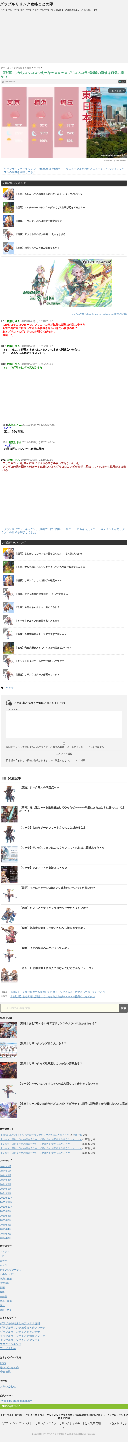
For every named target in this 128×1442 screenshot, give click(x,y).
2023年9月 (5, 1211)
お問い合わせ (8, 1386)
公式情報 (4, 1283)
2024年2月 (5, 1188)
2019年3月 (5, 1233)
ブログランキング (10, 1344)
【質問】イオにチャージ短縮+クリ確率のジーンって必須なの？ (57, 887)
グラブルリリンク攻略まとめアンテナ (22, 1327)
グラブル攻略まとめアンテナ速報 (20, 1323)
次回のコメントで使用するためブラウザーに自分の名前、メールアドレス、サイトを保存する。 (56, 747)
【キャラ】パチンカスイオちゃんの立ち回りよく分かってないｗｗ (58, 1083)
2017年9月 (5, 1238)
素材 (2, 1305)
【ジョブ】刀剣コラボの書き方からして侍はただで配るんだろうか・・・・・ (41, 1139)
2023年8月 (5, 1215)
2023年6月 (5, 1220)
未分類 (3, 1296)
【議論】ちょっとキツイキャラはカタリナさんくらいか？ (53, 907)
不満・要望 (6, 1278)
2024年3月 (5, 1184)
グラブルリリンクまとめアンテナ (20, 1331)
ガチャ (3, 1260)
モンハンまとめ (9, 1367)
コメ (122, 82)
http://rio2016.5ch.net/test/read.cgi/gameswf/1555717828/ (99, 314)
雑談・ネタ (6, 1310)
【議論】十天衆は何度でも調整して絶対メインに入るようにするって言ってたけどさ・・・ (61, 992)
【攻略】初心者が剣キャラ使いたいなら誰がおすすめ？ (52, 927)
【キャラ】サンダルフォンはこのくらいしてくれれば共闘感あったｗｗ (61, 847)
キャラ (10, 687)
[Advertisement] (64, 38)
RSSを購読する (12, 1406)
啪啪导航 (77, 1135)
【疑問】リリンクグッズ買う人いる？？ (42, 1043)
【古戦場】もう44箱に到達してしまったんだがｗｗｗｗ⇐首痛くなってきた (52, 996)
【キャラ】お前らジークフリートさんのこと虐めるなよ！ (53, 827)
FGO (3, 1363)
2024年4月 (5, 1180)
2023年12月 (6, 1197)
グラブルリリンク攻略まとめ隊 (26, 4)
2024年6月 (5, 1171)
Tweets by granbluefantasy (16, 1400)
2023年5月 (5, 1224)
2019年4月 (5, 1229)
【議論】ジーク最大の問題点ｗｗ (39, 787)
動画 (2, 1287)
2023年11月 (6, 1202)
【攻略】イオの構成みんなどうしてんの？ (44, 948)
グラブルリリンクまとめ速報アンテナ (22, 1335)
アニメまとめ (8, 1348)
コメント (12, 709)
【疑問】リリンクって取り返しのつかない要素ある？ (50, 1063)
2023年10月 (6, 1206)
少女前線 (5, 1371)
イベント (4, 1251)
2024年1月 (5, 1193)
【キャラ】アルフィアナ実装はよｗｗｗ (43, 867)
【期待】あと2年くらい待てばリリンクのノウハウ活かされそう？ (57, 1023)
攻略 (2, 1292)
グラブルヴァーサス (10, 1269)
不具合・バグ (7, 1274)
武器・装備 (6, 1301)
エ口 (2, 1256)
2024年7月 (5, 1166)
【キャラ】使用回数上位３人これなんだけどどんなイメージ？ (56, 968)
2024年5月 (5, 1175)
